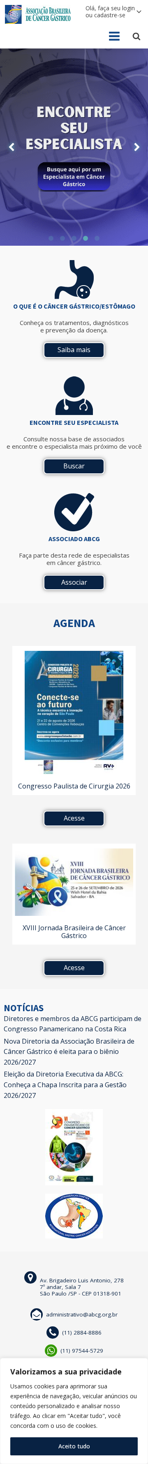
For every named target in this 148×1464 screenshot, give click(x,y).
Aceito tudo (74, 1446)
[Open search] (136, 36)
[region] (74, 1411)
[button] (11, 147)
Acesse (74, 818)
